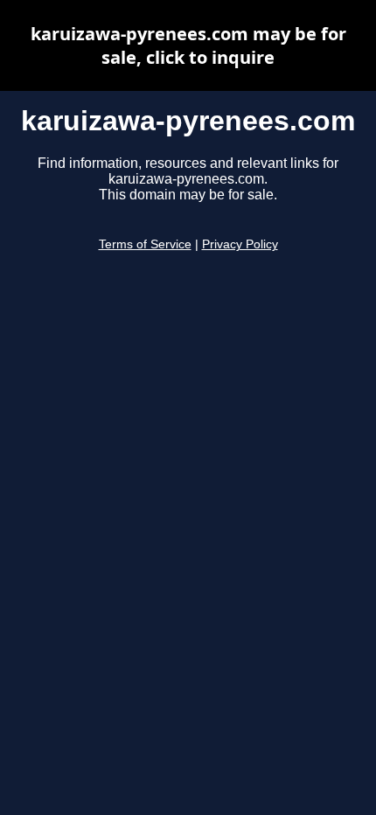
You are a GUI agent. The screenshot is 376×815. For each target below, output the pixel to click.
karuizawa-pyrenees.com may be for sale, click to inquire (188, 45)
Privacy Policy (240, 244)
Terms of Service (145, 244)
